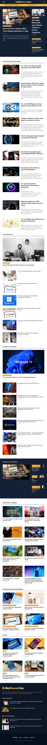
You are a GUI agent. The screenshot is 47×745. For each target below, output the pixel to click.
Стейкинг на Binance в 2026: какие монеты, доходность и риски (32, 119)
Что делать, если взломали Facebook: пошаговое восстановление (10, 654)
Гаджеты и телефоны (36, 47)
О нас (20, 737)
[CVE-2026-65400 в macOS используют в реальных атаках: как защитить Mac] (12, 666)
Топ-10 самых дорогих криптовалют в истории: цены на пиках (32, 136)
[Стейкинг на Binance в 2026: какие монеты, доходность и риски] (11, 122)
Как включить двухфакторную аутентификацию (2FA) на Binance (32, 152)
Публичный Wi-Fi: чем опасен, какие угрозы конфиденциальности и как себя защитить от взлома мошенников (30, 396)
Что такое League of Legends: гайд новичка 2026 (12, 519)
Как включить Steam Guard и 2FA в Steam (34, 559)
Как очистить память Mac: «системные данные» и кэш (15, 29)
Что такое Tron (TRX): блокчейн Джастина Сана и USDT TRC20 (31, 66)
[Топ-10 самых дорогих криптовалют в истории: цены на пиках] (11, 139)
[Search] (43, 2)
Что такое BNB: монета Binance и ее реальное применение (32, 220)
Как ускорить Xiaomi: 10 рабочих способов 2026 (34, 653)
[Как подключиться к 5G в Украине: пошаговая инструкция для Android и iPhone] (9, 412)
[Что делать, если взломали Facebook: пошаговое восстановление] (12, 643)
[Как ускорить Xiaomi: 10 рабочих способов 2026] (34, 643)
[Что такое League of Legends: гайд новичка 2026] (12, 511)
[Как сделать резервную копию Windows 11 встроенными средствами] (9, 300)
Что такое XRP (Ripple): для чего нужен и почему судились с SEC (31, 105)
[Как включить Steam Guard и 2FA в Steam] (34, 551)
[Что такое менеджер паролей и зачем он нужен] (9, 275)
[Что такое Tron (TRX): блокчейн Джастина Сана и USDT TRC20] (11, 69)
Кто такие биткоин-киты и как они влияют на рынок (22, 708)
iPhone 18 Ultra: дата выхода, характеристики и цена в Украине (38, 41)
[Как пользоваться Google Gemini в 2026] (9, 288)
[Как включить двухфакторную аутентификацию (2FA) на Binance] (11, 155)
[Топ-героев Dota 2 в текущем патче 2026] (12, 571)
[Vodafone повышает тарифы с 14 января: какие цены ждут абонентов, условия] (9, 449)
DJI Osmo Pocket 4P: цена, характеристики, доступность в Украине (28, 333)
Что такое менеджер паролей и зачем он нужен (29, 271)
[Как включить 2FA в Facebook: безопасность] (9, 387)
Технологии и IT (35, 17)
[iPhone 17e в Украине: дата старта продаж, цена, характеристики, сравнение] (5, 727)
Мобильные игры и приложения (9, 605)
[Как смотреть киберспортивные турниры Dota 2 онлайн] (34, 532)
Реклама (25, 737)
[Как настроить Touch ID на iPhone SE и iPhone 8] (34, 598)
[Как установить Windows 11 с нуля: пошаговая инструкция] (23, 362)
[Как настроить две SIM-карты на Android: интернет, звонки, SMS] (41, 476)
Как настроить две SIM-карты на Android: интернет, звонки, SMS (38, 50)
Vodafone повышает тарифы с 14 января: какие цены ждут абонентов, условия (30, 446)
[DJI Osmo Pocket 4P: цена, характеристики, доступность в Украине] (9, 337)
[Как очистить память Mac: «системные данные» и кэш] (16, 16)
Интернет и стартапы (7, 375)
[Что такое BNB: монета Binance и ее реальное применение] (11, 222)
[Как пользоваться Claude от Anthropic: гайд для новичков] (9, 312)
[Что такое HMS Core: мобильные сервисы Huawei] (12, 598)
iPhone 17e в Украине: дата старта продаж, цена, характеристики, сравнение (26, 726)
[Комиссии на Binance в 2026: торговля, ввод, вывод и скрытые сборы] (11, 205)
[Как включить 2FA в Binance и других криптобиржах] (11, 171)
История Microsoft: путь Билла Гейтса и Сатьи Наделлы (37, 26)
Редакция (15, 737)
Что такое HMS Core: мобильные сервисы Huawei (12, 608)
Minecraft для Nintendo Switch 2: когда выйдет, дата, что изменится (12, 560)
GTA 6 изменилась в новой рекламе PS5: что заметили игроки (32, 520)
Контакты (31, 737)
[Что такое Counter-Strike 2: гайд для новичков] (12, 532)
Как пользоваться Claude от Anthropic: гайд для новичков (29, 309)
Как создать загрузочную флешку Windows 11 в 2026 (30, 320)
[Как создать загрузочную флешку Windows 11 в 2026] (9, 325)
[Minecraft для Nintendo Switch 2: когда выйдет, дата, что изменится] (12, 551)
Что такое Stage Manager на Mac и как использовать (34, 676)
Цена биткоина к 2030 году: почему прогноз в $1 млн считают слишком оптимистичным (32, 85)
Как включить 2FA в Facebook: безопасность (28, 383)
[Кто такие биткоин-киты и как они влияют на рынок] (5, 709)
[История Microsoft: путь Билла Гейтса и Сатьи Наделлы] (38, 12)
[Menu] (3, 2)
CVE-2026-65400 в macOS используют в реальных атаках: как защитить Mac (12, 677)
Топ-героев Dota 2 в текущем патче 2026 (11, 579)
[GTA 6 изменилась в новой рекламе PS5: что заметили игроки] (34, 511)
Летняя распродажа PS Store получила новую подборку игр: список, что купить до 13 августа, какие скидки (34, 580)
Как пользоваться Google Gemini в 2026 (27, 283)
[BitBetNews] (24, 2)
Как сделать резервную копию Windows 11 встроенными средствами (28, 296)
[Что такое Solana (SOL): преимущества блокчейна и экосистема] (11, 187)
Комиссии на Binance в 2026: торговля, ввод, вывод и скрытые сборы (32, 203)
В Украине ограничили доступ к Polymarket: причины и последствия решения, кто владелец (31, 421)
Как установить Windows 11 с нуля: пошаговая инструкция (19, 377)
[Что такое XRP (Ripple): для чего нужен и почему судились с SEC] (11, 107)
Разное (4, 673)
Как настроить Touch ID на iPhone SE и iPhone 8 (34, 608)
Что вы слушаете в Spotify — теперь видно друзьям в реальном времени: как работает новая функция (30, 433)
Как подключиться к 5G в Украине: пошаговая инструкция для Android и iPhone (28, 408)
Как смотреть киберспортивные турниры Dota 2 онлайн (34, 540)
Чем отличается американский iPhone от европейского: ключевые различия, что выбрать (26, 702)
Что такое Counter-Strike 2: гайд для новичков (12, 540)
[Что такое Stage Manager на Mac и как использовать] (34, 666)
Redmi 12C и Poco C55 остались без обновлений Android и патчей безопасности (25, 720)
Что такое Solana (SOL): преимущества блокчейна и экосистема (30, 185)
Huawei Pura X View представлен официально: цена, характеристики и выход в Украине (36, 490)
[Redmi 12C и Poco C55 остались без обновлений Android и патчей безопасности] (5, 720)
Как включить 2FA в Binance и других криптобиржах (30, 168)
